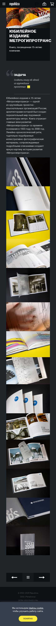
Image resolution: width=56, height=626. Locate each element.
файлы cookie (36, 608)
